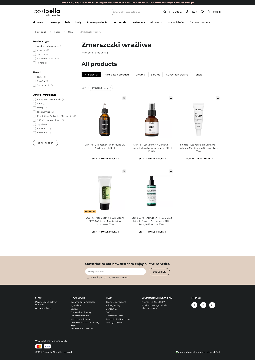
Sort (83, 87)
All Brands (156, 22)
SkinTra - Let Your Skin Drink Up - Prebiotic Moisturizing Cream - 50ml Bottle (152, 148)
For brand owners (200, 22)
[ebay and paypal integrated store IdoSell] (198, 352)
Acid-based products (117, 74)
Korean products (97, 22)
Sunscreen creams (177, 74)
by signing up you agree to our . (109, 277)
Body (78, 22)
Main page (40, 32)
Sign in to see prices (104, 158)
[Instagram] (203, 305)
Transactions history (81, 312)
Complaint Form (114, 315)
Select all (93, 74)
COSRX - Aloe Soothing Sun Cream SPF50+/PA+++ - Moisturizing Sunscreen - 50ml (105, 221)
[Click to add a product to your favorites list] (124, 98)
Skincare (38, 22)
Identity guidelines (80, 319)
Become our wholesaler (83, 302)
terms (125, 277)
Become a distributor (82, 328)
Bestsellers (138, 22)
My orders (76, 305)
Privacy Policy (113, 305)
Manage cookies (114, 322)
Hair (67, 22)
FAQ (108, 312)
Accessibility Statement (118, 319)
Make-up (54, 22)
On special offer (176, 22)
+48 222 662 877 (157, 302)
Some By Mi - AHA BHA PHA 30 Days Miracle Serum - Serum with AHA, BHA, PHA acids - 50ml (151, 221)
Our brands (119, 22)
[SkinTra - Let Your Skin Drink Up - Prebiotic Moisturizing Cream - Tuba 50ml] (198, 118)
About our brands (44, 308)
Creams (140, 74)
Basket (74, 309)
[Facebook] (194, 305)
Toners (198, 74)
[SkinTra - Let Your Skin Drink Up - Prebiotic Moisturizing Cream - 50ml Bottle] (151, 118)
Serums (155, 74)
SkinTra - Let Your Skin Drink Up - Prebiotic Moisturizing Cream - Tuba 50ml (198, 148)
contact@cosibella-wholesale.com (155, 306)
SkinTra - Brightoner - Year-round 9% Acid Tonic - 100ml (105, 146)
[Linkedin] (212, 305)
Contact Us (111, 309)
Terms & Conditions (116, 302)
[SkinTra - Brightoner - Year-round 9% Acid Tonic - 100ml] (105, 118)
